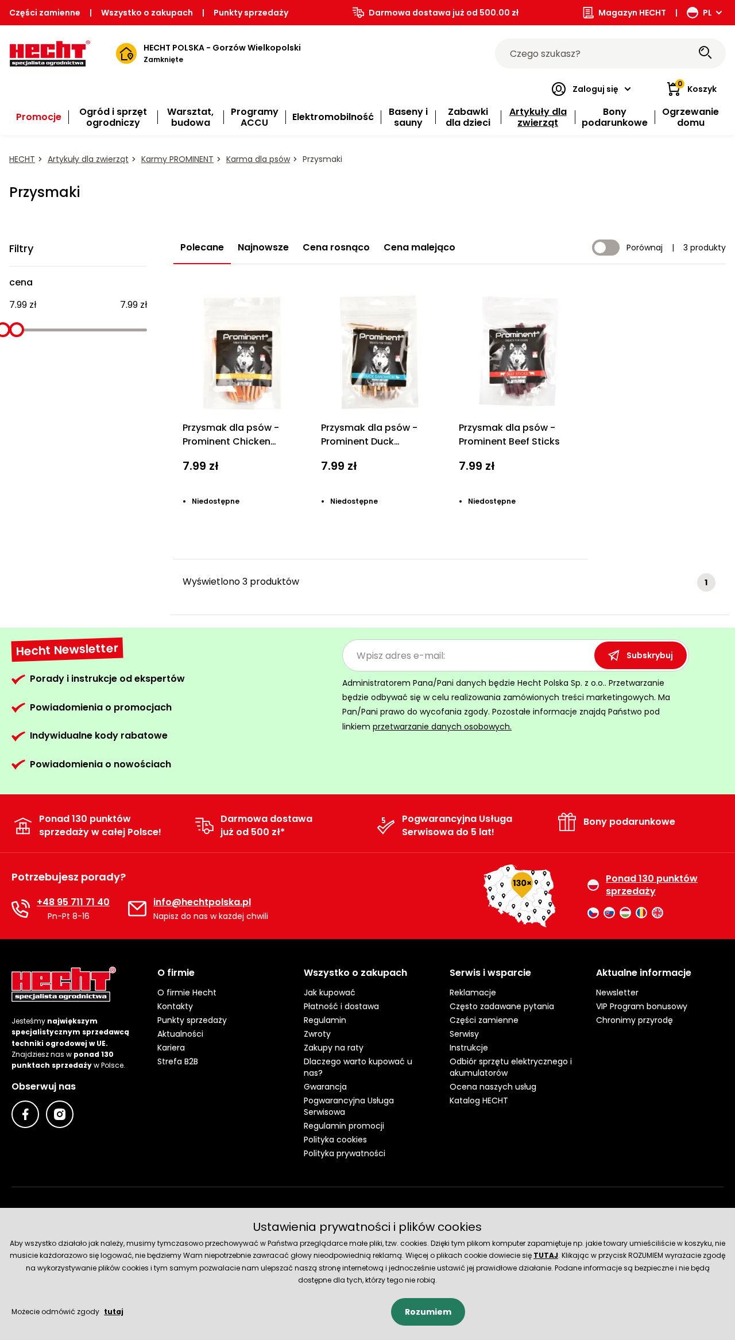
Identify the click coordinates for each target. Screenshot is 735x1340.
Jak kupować (329, 992)
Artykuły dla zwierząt (88, 159)
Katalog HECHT (479, 1100)
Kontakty (175, 1006)
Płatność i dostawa (341, 1006)
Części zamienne (44, 12)
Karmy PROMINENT (177, 159)
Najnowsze (263, 247)
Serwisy (464, 1034)
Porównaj (644, 247)
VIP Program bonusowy (641, 1006)
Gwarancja (325, 1086)
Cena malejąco (419, 247)
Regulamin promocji (344, 1126)
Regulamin (325, 1020)
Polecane (202, 247)
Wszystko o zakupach (147, 12)
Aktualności (180, 1034)
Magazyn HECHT (632, 12)
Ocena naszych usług (493, 1086)
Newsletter (617, 992)
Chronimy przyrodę (634, 1020)
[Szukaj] (705, 53)
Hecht (22, 159)
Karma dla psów (258, 159)
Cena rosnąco (336, 247)
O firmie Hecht (186, 992)
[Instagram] (60, 1114)
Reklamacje (473, 992)
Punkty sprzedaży (251, 12)
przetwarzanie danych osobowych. (442, 726)
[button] (221, 973)
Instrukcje (469, 1047)
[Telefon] (20, 908)
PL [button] (707, 12)
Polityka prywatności (344, 1153)
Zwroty (317, 1034)
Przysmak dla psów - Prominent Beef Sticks (509, 434)
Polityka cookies (335, 1139)
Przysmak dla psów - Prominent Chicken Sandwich (231, 441)
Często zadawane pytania (502, 1006)
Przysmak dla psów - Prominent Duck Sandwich (369, 441)
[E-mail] (137, 908)
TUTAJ (545, 1255)
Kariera (171, 1047)
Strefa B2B (177, 1061)
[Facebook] (25, 1114)
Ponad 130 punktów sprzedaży (652, 885)
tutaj (113, 1311)
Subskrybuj (649, 655)
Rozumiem (428, 1312)
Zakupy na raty (333, 1047)
